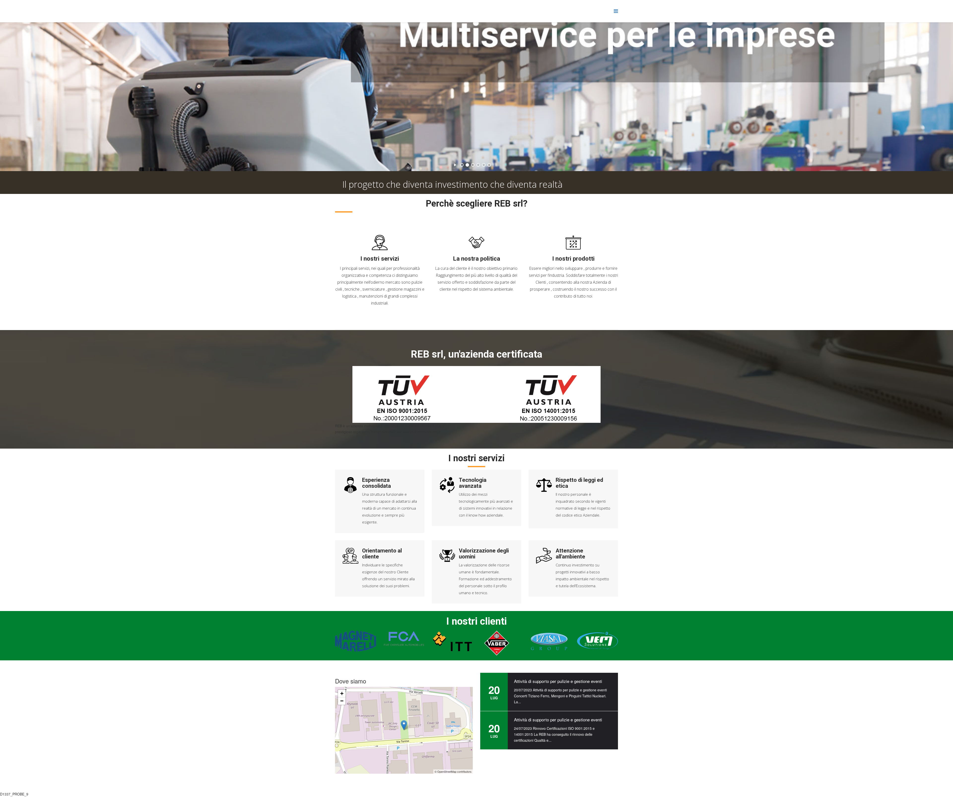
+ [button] (341, 693)
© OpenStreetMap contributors (453, 771)
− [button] (341, 701)
